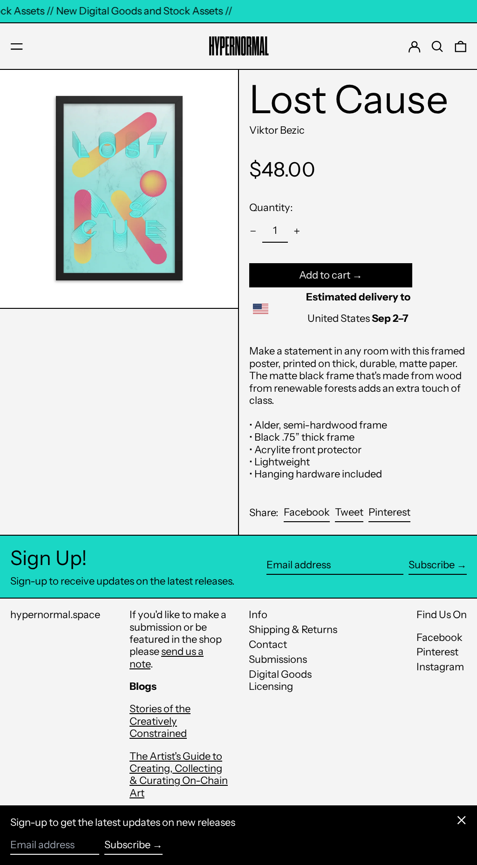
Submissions (278, 659)
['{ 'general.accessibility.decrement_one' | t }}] (253, 231)
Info (258, 614)
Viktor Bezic (277, 130)
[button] (437, 46)
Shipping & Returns (293, 629)
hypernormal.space (55, 614)
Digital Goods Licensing (280, 680)
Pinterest (437, 652)
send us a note (166, 657)
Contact (268, 644)
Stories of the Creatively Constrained (160, 721)
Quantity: (271, 207)
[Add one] (297, 231)
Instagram (440, 667)
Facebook (439, 638)
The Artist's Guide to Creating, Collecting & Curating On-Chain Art (178, 774)
